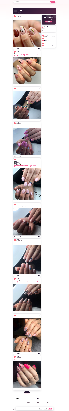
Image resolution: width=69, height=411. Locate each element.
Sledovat (53, 38)
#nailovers (34, 18)
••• (39, 16)
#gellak (32, 18)
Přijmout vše (50, 408)
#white (30, 242)
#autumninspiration (23, 18)
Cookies (38, 402)
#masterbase (28, 207)
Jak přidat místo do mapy (40, 406)
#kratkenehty (27, 90)
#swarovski (22, 166)
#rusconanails (25, 165)
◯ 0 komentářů (18, 48)
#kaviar (22, 281)
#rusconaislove (16, 54)
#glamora (15, 243)
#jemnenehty (32, 166)
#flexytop (25, 126)
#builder (15, 317)
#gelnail (38, 18)
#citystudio (29, 18)
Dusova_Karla (18, 15)
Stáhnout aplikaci (48, 21)
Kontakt (41, 1)
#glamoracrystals (16, 242)
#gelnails (19, 166)
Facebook (48, 401)
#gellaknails (32, 206)
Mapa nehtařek (34, 1)
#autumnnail (18, 18)
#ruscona (21, 90)
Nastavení (40, 408)
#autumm (15, 18)
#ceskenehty (21, 207)
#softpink (18, 126)
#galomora (15, 281)
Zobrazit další (27, 392)
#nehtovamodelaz (20, 358)
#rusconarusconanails (34, 54)
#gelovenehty (18, 90)
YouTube (48, 402)
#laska (15, 55)
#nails (19, 55)
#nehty (21, 55)
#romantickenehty (36, 166)
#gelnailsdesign (21, 54)
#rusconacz (18, 165)
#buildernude (21, 126)
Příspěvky (38, 1)
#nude (17, 317)
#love (38, 54)
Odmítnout (45, 408)
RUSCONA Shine (29, 1)
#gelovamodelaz (33, 165)
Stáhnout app (53, 1)
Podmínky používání (39, 401)
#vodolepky (20, 317)
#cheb (27, 18)
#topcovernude (16, 359)
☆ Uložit (38, 48)
